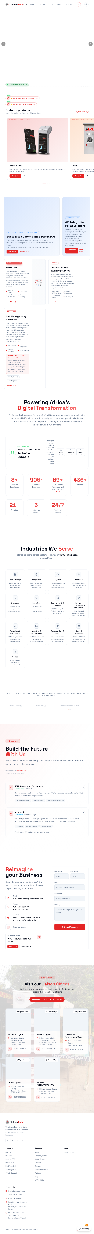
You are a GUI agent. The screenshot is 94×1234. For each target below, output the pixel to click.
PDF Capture (12, 372)
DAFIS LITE (10, 1156)
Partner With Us (72, 246)
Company (58, 894)
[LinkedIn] (22, 1140)
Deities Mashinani (41, 1170)
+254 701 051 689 (15, 1195)
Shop (32, 4)
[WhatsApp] (27, 1140)
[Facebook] (7, 1140)
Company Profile (41, 1156)
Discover (68, 4)
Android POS (10, 1159)
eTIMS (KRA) (39, 1180)
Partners (38, 1173)
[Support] (86, 4)
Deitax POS (10, 1163)
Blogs (59, 4)
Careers (38, 1163)
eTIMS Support (11, 1173)
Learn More (23, 247)
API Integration (13, 376)
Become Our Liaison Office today (45, 999)
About (37, 1152)
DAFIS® (8, 1152)
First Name (58, 871)
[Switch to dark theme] (79, 4)
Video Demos (40, 1159)
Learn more (52, 32)
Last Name (74, 871)
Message (57, 905)
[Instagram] (17, 1140)
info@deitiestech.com (16, 1191)
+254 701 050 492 (15, 1198)
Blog (36, 1176)
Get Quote (39, 32)
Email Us (22, 771)
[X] (12, 1140)
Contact (51, 4)
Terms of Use (69, 1152)
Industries (41, 4)
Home (25, 4)
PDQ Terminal (11, 1166)
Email (56, 883)
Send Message (71, 927)
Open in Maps (24, 1012)
